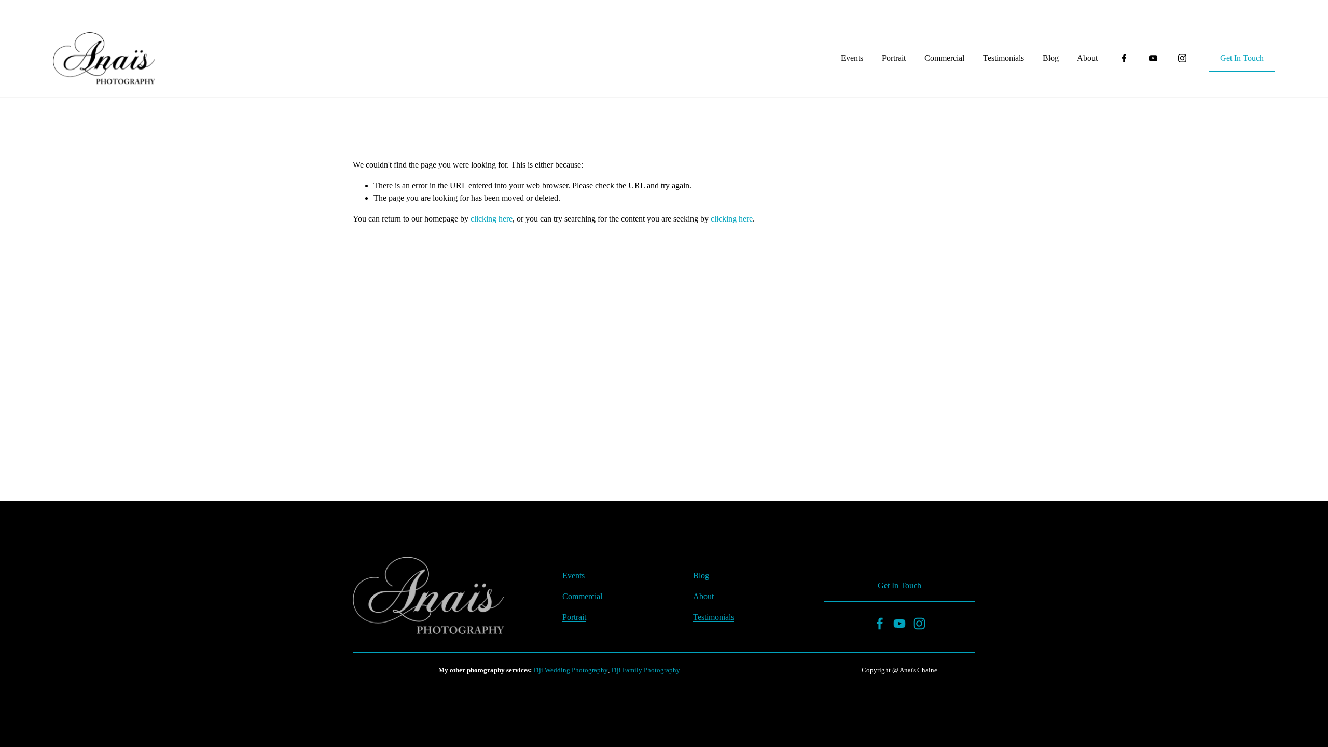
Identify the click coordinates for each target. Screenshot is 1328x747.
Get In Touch (1242, 57)
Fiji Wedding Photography (570, 670)
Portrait (894, 57)
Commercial (944, 57)
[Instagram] (1182, 58)
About (1087, 57)
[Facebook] (1124, 58)
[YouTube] (1153, 58)
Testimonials (1003, 57)
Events (852, 57)
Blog (1051, 57)
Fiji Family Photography (645, 670)
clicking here (492, 218)
